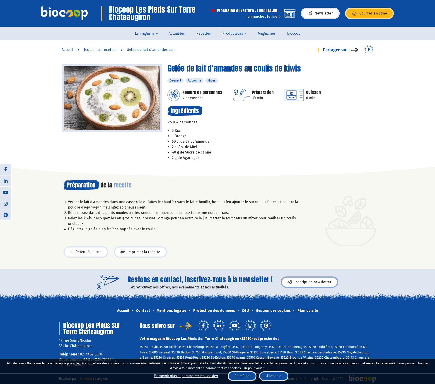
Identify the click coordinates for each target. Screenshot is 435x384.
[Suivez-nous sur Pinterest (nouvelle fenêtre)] (5, 214)
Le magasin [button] (144, 33)
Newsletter (323, 13)
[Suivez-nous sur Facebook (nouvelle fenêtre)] (5, 169)
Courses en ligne (373, 13)
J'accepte (273, 376)
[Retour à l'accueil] (64, 13)
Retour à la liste (88, 252)
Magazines (267, 33)
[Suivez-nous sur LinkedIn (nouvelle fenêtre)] (5, 180)
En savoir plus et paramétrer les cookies (186, 376)
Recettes (203, 33)
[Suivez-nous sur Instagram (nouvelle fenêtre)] (5, 203)
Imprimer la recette (143, 252)
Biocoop (293, 33)
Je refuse (242, 376)
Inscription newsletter (312, 282)
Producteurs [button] (232, 33)
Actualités (177, 33)
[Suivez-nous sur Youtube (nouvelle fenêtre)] (5, 192)
